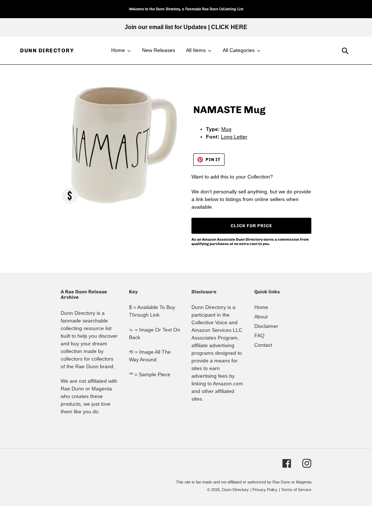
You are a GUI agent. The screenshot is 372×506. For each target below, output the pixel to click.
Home (261, 307)
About (261, 317)
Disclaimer (266, 326)
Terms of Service (296, 489)
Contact (263, 345)
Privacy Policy (265, 489)
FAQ (259, 335)
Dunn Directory (47, 50)
